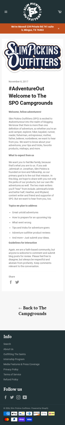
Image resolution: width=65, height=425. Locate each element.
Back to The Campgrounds (32, 310)
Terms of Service (12, 374)
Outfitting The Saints (14, 354)
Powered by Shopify (39, 408)
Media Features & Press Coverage (21, 364)
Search (7, 344)
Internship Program (13, 359)
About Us (8, 349)
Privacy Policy (10, 369)
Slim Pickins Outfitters (20, 408)
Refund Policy (10, 379)
